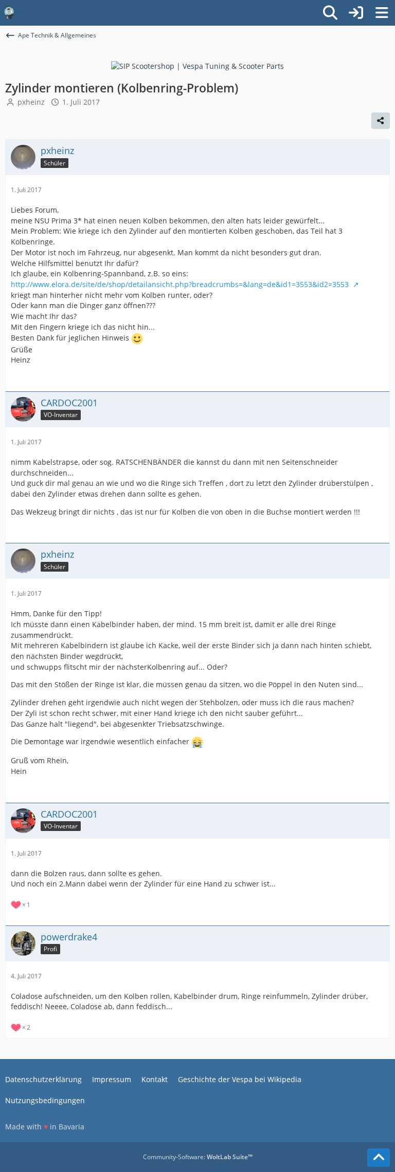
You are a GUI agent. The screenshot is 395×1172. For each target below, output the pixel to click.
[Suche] (330, 13)
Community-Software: (198, 1156)
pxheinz (31, 102)
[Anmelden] (356, 13)
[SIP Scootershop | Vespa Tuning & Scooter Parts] (197, 65)
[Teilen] (380, 120)
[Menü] (381, 13)
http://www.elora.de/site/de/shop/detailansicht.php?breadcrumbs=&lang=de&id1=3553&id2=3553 (181, 284)
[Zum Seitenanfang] (378, 1157)
